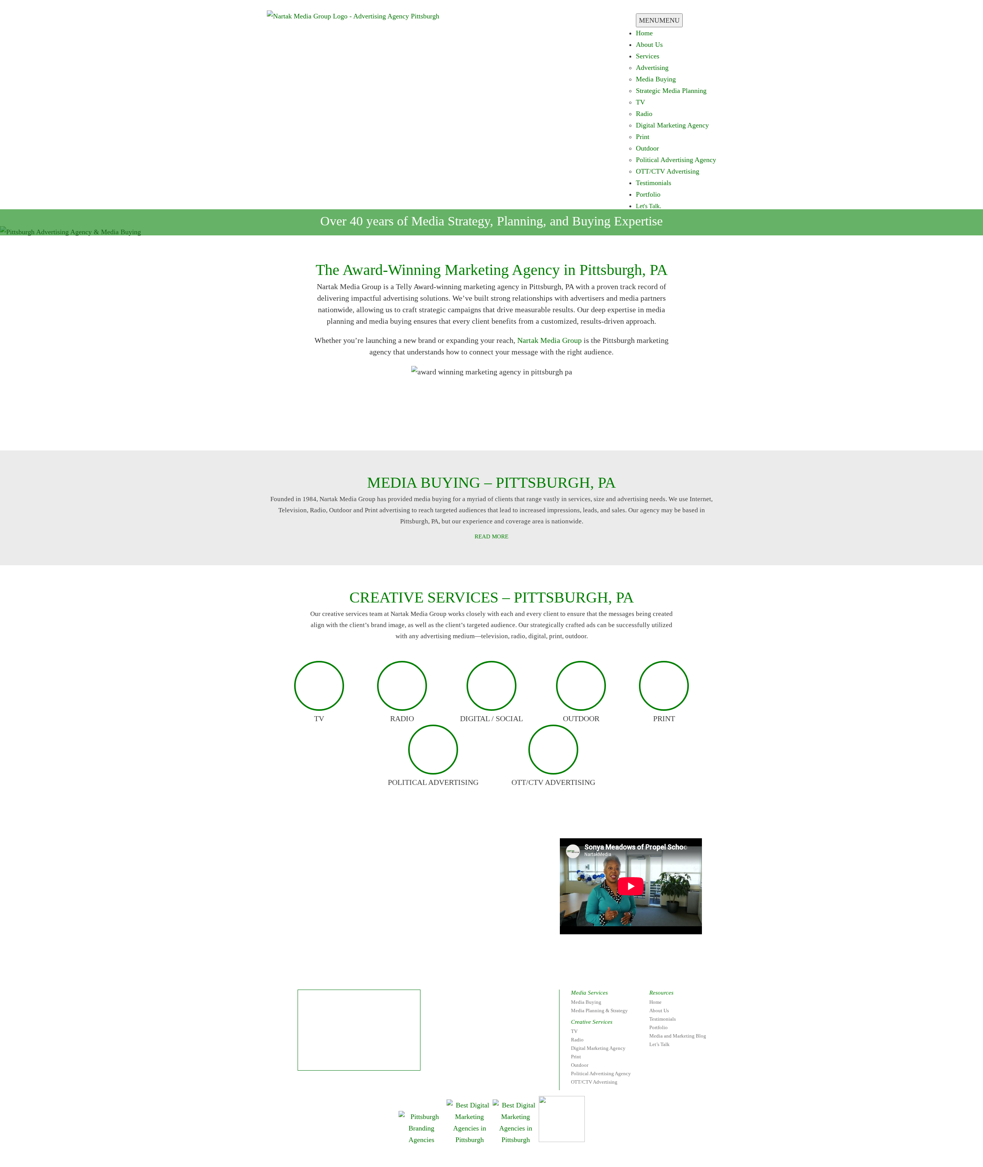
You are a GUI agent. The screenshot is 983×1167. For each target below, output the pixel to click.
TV (640, 102)
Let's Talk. (648, 206)
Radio (644, 114)
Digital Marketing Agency (672, 125)
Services (647, 56)
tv (319, 718)
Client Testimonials (413, 429)
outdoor (581, 718)
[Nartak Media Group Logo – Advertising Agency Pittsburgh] (353, 15)
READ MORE (491, 536)
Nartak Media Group (549, 340)
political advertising (433, 782)
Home (644, 33)
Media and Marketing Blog (677, 1036)
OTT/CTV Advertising (667, 171)
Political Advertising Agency (676, 160)
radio (402, 718)
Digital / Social (491, 718)
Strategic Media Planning (671, 90)
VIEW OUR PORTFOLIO (561, 429)
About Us (649, 44)
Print (642, 137)
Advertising (652, 67)
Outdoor (647, 148)
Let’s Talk (659, 1044)
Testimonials (653, 183)
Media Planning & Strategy (599, 1010)
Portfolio (648, 194)
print (664, 718)
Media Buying (656, 79)
